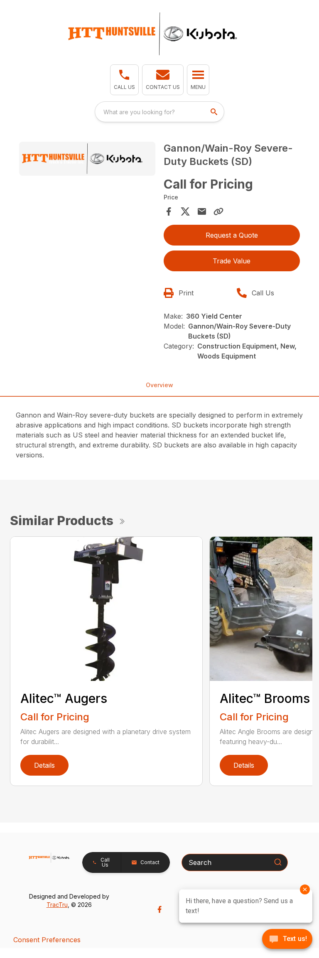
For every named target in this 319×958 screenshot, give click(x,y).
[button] (124, 79)
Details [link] (44, 765)
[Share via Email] (202, 211)
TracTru (57, 904)
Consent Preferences (47, 940)
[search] (215, 111)
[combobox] (159, 112)
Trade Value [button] (231, 261)
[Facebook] (159, 909)
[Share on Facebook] (169, 211)
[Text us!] (287, 940)
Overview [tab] (159, 384)
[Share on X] (185, 211)
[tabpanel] (87, 160)
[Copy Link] (218, 211)
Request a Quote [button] (232, 235)
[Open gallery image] (87, 159)
